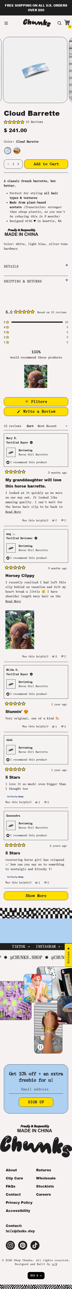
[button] (36, 122)
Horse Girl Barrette (33, 454)
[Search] (59, 23)
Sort (31, 426)
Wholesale (46, 1178)
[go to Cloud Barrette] (7, 150)
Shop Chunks (23, 1260)
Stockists (45, 1186)
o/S (54, 1264)
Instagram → (48, 946)
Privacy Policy (19, 1202)
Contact (13, 1194)
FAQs (10, 1186)
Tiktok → (21, 946)
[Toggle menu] (6, 23)
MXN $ (34, 1275)
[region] (36, 376)
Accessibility (18, 1210)
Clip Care (14, 1178)
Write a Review (44, 412)
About (11, 1169)
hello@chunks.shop (20, 1231)
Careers (43, 1194)
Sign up (36, 1102)
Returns (43, 1169)
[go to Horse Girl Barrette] (16, 150)
